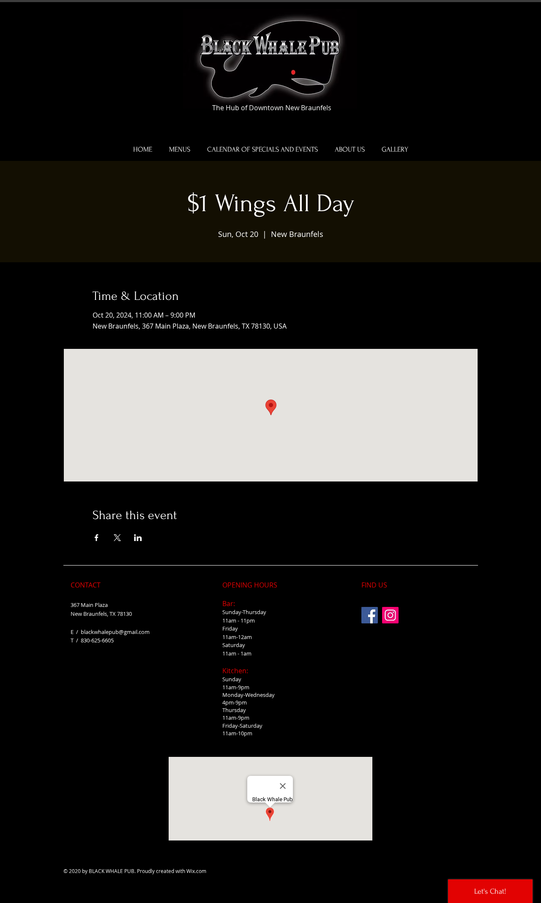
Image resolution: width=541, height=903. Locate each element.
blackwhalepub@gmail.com (115, 632)
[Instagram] (390, 615)
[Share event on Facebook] (97, 537)
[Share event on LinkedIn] (138, 537)
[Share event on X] (117, 537)
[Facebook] (369, 615)
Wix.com (196, 871)
